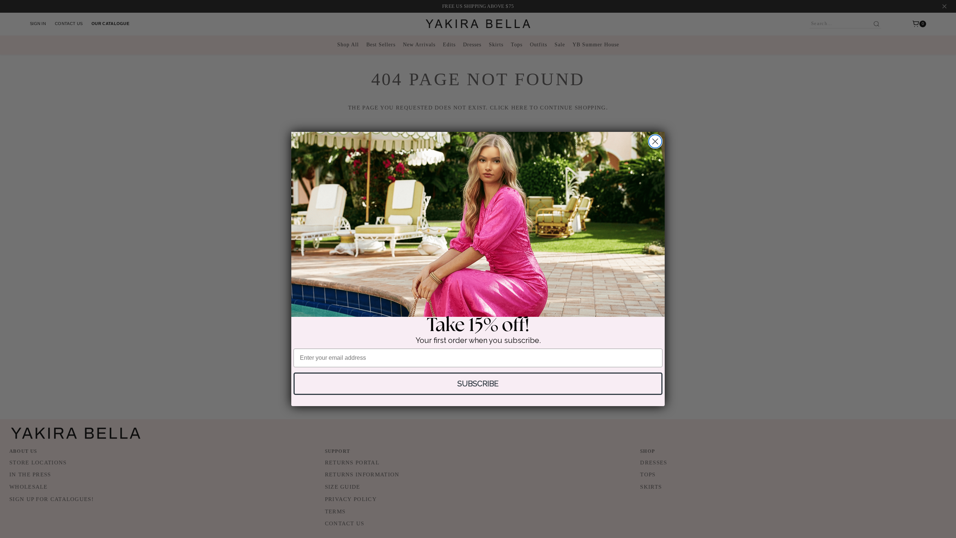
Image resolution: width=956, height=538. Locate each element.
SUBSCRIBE (478, 383)
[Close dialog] (655, 141)
